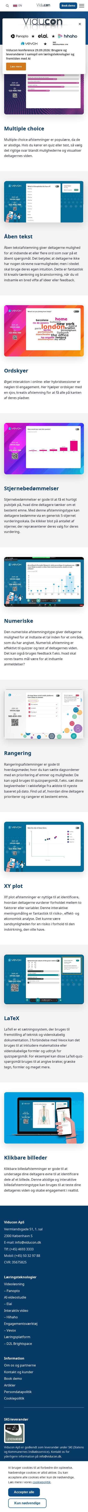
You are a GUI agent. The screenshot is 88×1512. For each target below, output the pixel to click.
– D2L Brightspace (18, 1343)
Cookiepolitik (14, 1398)
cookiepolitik (42, 1482)
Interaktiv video (16, 1310)
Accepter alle (24, 1492)
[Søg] (7, 5)
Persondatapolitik (18, 1392)
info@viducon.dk (28, 1242)
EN (20, 5)
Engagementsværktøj (20, 1323)
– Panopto (12, 1290)
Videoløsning (14, 1284)
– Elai (8, 1304)
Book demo (68, 5)
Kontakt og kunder (18, 1372)
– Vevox (10, 1330)
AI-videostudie (15, 1297)
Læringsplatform (17, 1337)
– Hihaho (11, 1317)
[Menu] (82, 6)
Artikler (10, 1385)
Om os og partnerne (20, 1365)
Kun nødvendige (27, 1503)
